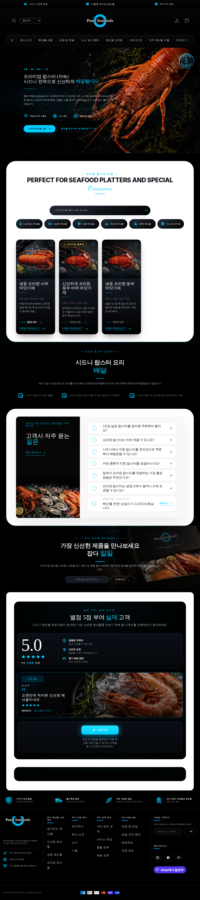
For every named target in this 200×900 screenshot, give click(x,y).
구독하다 (123, 579)
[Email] (179, 858)
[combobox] (97, 210)
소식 (75, 842)
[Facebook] (168, 858)
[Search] (146, 210)
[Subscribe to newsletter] (190, 831)
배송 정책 (103, 855)
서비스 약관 (104, 839)
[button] (14, 20)
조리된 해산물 (54, 865)
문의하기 (77, 826)
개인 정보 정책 (105, 829)
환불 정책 (103, 847)
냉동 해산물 (54, 854)
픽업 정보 (128, 850)
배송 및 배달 (130, 826)
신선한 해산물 (54, 844)
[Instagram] (158, 858)
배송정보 (127, 842)
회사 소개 (78, 834)
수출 (75, 850)
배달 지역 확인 (131, 834)
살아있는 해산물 (54, 831)
